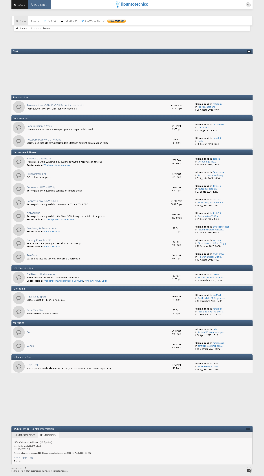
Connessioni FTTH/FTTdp (41, 187)
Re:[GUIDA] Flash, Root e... (211, 202)
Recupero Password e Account (44, 139)
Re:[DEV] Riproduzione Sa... (211, 277)
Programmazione (36, 173)
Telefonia (32, 255)
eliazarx (217, 199)
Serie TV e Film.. (35, 310)
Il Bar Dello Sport (36, 296)
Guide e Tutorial (52, 231)
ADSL (97, 280)
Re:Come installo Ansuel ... (211, 229)
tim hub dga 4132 (207, 161)
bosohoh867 (219, 124)
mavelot (217, 138)
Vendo (30, 346)
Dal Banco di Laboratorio (41, 274)
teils (215, 329)
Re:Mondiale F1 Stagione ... (211, 298)
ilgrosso (217, 185)
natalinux (217, 103)
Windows (48, 165)
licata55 (217, 213)
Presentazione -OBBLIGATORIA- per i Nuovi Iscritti (55, 105)
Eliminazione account (208, 366)
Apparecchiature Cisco (62, 219)
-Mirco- (216, 274)
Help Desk (32, 365)
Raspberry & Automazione (42, 228)
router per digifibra (208, 188)
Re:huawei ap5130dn (208, 216)
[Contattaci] (249, 470)
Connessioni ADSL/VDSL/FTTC (44, 201)
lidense (216, 158)
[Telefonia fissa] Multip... (210, 256)
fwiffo (201, 141)
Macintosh (66, 165)
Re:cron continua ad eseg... (211, 175)
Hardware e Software (39, 158)
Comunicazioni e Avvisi (39, 126)
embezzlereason (221, 226)
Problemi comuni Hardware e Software (63, 280)
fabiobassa (218, 172)
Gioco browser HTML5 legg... (212, 243)
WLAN (47, 219)
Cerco (30, 332)
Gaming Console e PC (39, 240)
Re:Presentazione (206, 106)
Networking (33, 213)
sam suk (217, 240)
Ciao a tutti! (203, 127)
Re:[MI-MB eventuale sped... (212, 332)
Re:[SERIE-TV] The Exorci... (211, 311)
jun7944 (217, 295)
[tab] (24, 435)
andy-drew (218, 253)
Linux (56, 165)
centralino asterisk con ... (210, 345)
